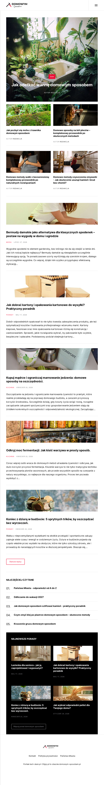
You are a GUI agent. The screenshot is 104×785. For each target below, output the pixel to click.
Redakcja (55, 93)
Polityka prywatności (48, 756)
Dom (52, 77)
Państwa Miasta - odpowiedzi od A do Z (35, 588)
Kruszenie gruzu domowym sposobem (35, 623)
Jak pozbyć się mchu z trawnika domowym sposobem (23, 131)
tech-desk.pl (35, 764)
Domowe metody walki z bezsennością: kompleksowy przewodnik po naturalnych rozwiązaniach (27, 180)
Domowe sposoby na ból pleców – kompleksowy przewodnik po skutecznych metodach (71, 133)
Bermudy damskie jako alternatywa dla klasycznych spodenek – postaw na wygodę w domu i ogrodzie (50, 234)
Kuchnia (10, 387)
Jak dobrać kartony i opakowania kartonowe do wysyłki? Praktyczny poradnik (72, 668)
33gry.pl (45, 764)
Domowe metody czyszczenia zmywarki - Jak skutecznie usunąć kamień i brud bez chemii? (75, 180)
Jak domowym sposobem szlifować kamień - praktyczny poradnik (49, 606)
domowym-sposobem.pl (70, 764)
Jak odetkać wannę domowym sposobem (52, 84)
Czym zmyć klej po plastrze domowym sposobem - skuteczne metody (52, 614)
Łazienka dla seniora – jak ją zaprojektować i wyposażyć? (27, 666)
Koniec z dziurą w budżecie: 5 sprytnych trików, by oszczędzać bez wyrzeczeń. (29, 708)
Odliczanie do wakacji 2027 (29, 597)
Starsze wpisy (16, 562)
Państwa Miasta (67, 756)
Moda (9, 242)
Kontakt (32, 756)
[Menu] (93, 5)
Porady (9, 315)
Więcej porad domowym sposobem (28, 726)
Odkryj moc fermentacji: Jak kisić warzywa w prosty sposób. (48, 450)
